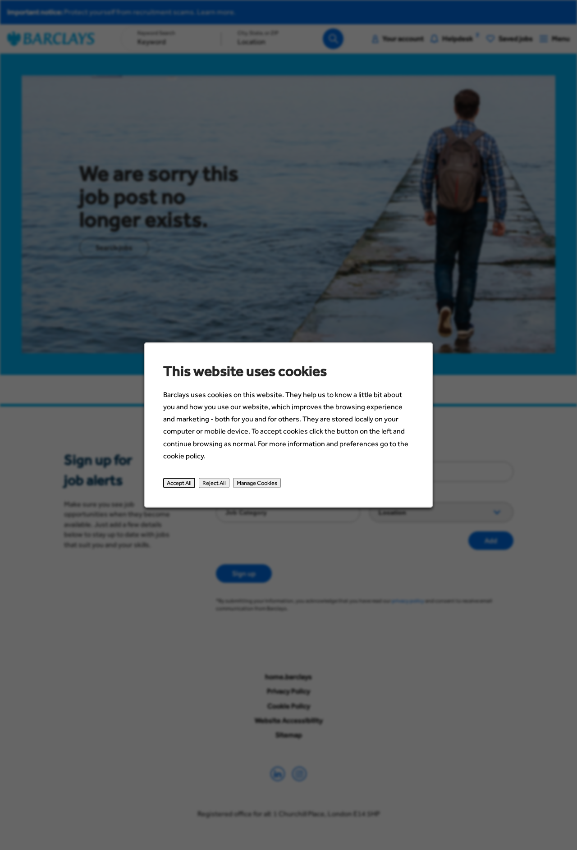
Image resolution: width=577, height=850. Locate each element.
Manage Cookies (257, 482)
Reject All (214, 482)
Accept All (179, 482)
